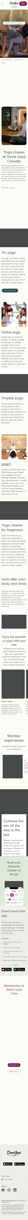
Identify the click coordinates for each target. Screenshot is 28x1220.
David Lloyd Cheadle (7, 59)
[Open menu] (2, 3)
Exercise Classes (19, 59)
